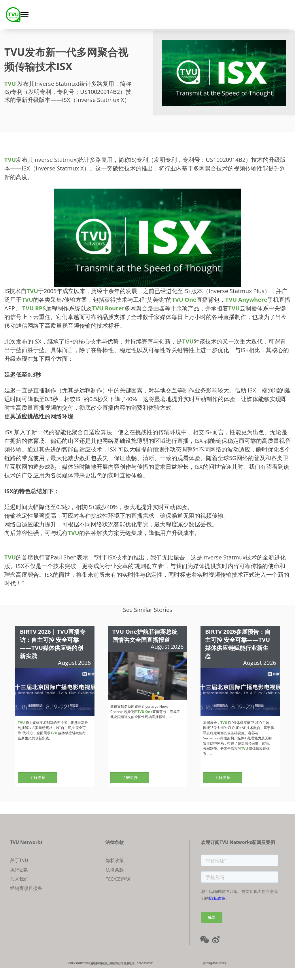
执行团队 (19, 870)
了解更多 (37, 777)
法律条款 (114, 870)
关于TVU (19, 860)
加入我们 (19, 879)
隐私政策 (114, 860)
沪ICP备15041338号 (215, 963)
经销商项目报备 (26, 888)
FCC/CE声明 (117, 879)
